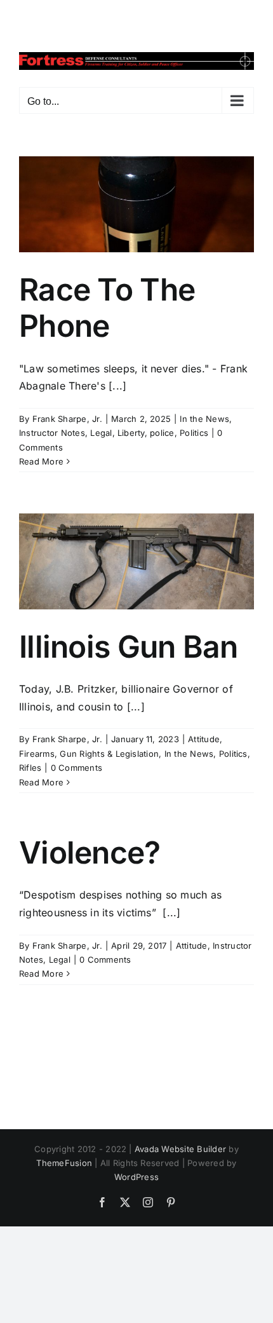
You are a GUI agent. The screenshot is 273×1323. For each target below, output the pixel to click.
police (162, 433)
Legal (101, 433)
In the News (204, 419)
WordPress (136, 1177)
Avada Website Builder (180, 1149)
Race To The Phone (107, 308)
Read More (41, 461)
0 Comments (76, 768)
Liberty (131, 433)
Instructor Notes (52, 433)
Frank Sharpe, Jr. (67, 419)
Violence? (90, 852)
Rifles (30, 768)
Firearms (37, 754)
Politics (194, 433)
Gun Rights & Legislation (109, 754)
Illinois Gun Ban (128, 646)
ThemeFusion (64, 1163)
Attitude (204, 739)
